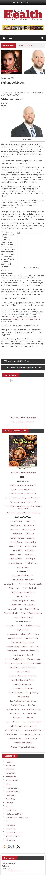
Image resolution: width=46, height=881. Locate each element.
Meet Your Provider (13, 836)
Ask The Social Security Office (17, 818)
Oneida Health (16, 605)
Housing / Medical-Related (31, 722)
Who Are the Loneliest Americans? (23, 502)
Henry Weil (15, 530)
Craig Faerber (31, 521)
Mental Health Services (13, 730)
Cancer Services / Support (23, 655)
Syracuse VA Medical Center (31, 613)
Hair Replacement (12, 709)
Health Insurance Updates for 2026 (23, 494)
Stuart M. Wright (16, 559)
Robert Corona (15, 555)
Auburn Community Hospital (23, 575)
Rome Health (12, 609)
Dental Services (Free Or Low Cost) (23, 667)
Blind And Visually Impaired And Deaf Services (23, 647)
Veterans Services (30, 739)
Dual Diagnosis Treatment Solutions (25, 319)
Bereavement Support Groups (23, 642)
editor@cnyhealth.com (15, 871)
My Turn (9, 806)
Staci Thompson (30, 555)
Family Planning (32, 693)
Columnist (10, 769)
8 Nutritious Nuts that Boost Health (23, 485)
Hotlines (30, 718)
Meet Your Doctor (12, 788)
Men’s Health (10, 829)
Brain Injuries (12, 651)
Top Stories (13, 71)
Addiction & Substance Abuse (29, 626)
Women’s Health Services (23, 743)
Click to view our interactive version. (23, 418)
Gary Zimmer (15, 525)
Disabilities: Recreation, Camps (23, 680)
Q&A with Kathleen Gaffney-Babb (16, 361)
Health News (10, 773)
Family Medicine (23, 697)
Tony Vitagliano (30, 559)
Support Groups (15, 739)
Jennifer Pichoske (28, 530)
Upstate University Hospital (23, 617)
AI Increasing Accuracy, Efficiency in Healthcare (23, 513)
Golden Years (11, 810)
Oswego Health (29, 605)
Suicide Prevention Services (30, 734)
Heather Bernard (29, 525)
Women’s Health (12, 780)
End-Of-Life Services (15, 693)
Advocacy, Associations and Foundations (23, 634)
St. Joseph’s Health (11, 613)
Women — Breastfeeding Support (23, 747)
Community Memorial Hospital (30, 584)
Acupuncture (10, 626)
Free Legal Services (18, 705)
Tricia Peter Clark (31, 563)
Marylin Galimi (30, 542)
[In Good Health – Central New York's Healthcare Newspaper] (4, 38)
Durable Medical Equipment (23, 688)
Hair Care (31, 705)
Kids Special (10, 825)
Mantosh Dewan (16, 542)
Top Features (11, 777)
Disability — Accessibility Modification (23, 676)
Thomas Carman (15, 563)
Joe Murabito (17, 534)
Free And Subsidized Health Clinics (23, 701)
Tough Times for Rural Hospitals (23, 489)
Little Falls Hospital (23, 596)
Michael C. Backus (15, 546)
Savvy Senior (11, 795)
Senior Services (11, 734)
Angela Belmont (16, 521)
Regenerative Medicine (33, 730)
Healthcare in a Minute (14, 814)
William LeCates (23, 567)
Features (4, 71)
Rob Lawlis (29, 550)
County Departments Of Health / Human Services (23, 663)
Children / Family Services (15, 659)
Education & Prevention (23, 684)
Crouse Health (14, 588)
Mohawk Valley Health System (23, 601)
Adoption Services (23, 630)
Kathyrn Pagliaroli (17, 538)
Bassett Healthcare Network (23, 580)
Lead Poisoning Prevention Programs (23, 726)
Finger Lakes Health (30, 588)
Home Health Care (29, 713)
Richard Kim (17, 550)
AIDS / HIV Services (15, 638)
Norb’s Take (10, 840)
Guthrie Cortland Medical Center (23, 592)
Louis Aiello (31, 538)
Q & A (8, 821)
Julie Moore (29, 534)
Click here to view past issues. (23, 422)
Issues (8, 784)
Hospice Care (18, 718)
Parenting (9, 803)
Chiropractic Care (34, 659)
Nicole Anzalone (31, 546)
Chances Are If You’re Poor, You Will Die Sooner (23, 498)
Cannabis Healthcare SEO (29, 651)
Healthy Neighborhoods (31, 709)
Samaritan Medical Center (29, 609)
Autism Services (32, 638)
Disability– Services (23, 672)
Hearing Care (14, 713)
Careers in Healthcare (14, 833)
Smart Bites (10, 799)
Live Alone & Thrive (13, 792)
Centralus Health (10, 584)
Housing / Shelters (12, 722)
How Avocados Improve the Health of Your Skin (24, 367)
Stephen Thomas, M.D (25, 45)
